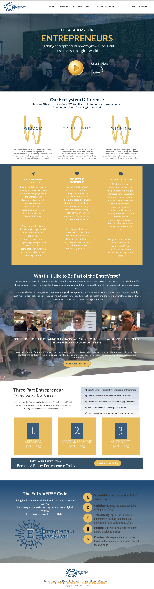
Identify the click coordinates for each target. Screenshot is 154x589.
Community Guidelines (87, 581)
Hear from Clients (82, 7)
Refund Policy (62, 581)
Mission (64, 7)
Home (52, 7)
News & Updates (139, 7)
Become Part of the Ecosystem (111, 7)
